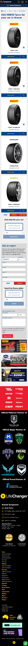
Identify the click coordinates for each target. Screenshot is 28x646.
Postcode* (5, 277)
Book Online (6, 587)
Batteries (4, 573)
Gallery (4, 593)
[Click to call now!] (18, 2)
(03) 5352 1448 (10, 514)
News (3, 595)
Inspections (4, 575)
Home (4, 11)
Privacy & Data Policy (10, 638)
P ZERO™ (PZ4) (14, 50)
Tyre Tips (4, 562)
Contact (4, 585)
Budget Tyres (5, 609)
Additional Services (7, 581)
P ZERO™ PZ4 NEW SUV (14, 127)
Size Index (4, 605)
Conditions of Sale (20, 638)
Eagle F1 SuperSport (14, 204)
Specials (4, 583)
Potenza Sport (14, 166)
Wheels (4, 564)
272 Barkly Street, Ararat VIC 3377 (15, 511)
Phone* (4, 267)
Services (4, 570)
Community (5, 591)
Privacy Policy (9, 330)
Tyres (3, 552)
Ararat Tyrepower (15, 5)
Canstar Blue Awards (7, 607)
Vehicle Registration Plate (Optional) (8, 312)
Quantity (21, 257)
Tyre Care (4, 560)
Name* (4, 262)
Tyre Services (5, 577)
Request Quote (7, 336)
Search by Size (6, 556)
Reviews (4, 597)
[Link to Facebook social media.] (14, 642)
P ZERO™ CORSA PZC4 (14, 89)
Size (3, 257)
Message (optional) (7, 318)
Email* (4, 272)
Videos (4, 599)
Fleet (3, 589)
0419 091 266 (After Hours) (11, 517)
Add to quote (10, 56)
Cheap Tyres (5, 611)
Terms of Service (20, 330)
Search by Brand (6, 558)
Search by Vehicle (6, 554)
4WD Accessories (6, 571)
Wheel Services (6, 579)
